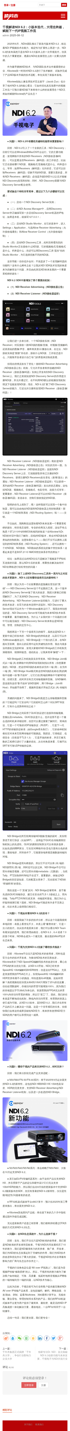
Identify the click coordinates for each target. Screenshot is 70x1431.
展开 (63, 16)
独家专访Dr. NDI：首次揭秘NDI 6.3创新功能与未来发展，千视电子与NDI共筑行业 (52, 1355)
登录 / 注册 (9, 5)
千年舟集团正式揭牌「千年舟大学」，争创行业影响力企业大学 (17, 1355)
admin (6, 35)
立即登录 (29, 1385)
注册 (43, 1385)
